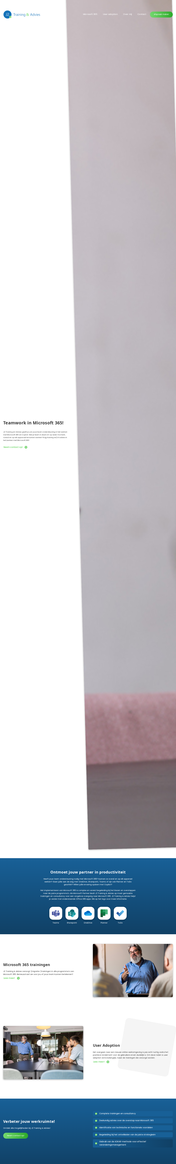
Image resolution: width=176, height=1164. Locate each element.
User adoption (110, 14)
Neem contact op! (13, 447)
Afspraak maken (161, 14)
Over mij (127, 14)
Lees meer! (9, 978)
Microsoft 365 (90, 14)
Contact (141, 14)
